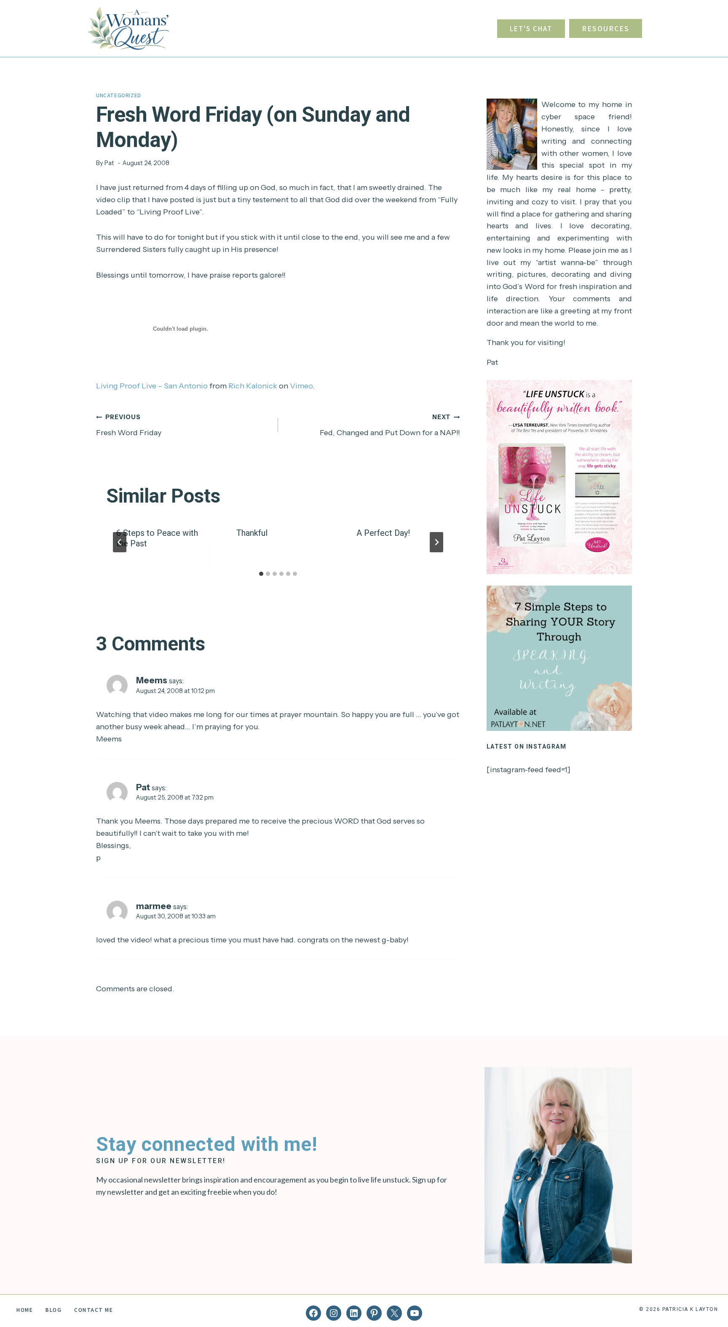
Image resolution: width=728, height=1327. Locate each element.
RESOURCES (605, 28)
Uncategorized (118, 95)
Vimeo (301, 386)
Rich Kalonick (252, 386)
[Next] (436, 542)
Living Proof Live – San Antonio (152, 386)
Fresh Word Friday (128, 425)
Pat (109, 163)
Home (24, 1309)
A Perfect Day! (383, 533)
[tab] (261, 574)
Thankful (252, 533)
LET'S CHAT (531, 28)
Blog (54, 1309)
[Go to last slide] (119, 542)
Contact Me (93, 1309)
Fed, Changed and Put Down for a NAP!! (390, 425)
